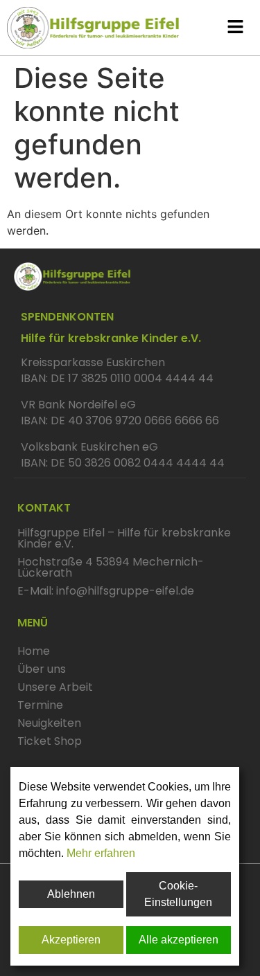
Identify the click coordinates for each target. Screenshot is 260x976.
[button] (235, 27)
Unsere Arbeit (55, 687)
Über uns (41, 669)
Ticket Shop (49, 741)
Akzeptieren (71, 940)
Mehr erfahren (101, 853)
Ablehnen (71, 894)
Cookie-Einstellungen (178, 894)
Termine (40, 705)
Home (33, 651)
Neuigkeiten (49, 723)
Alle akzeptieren (178, 940)
